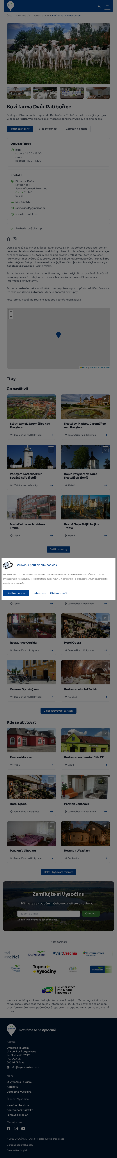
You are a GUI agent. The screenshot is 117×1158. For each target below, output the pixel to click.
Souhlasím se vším (16, 593)
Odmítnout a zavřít (58, 593)
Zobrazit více (40, 593)
